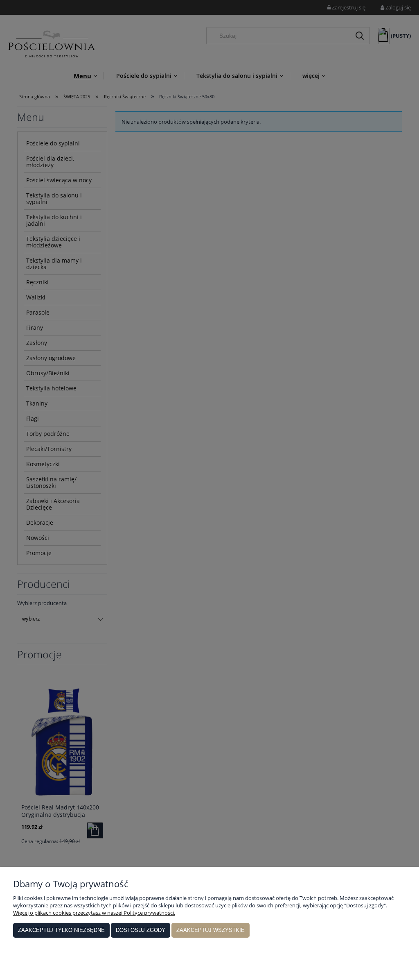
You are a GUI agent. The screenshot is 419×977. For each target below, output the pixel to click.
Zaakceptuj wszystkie (210, 930)
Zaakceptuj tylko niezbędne (61, 930)
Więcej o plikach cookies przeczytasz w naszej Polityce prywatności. (94, 912)
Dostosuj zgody (140, 930)
